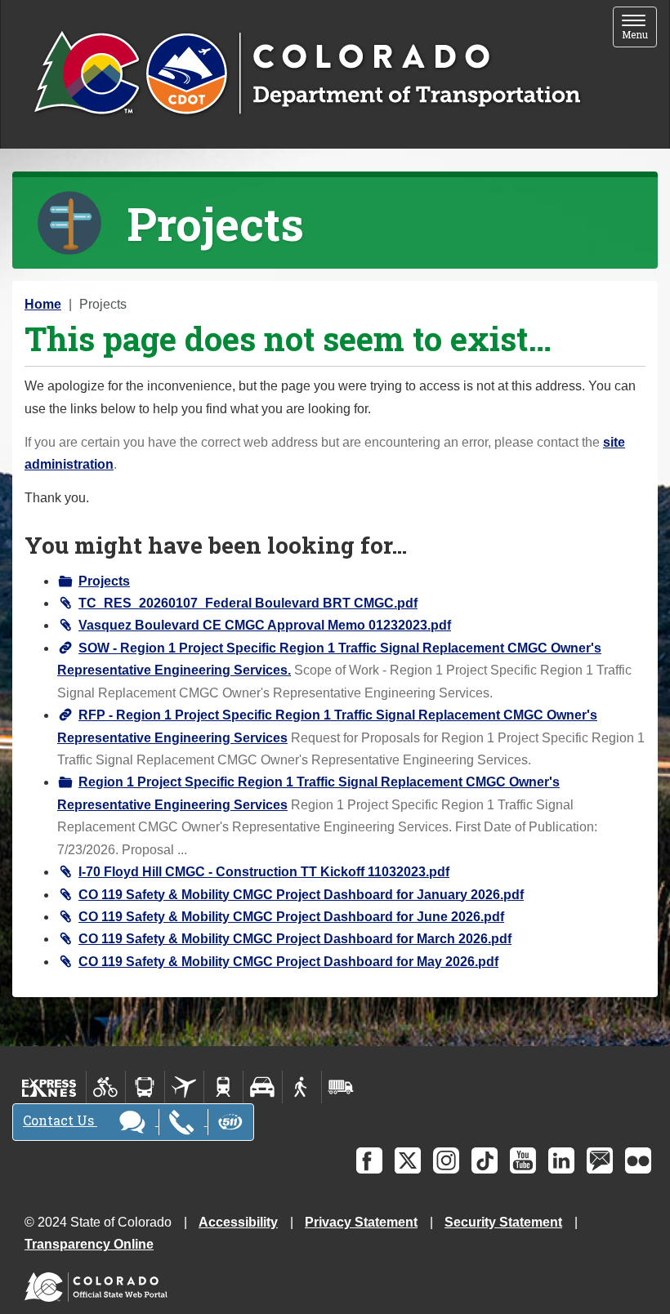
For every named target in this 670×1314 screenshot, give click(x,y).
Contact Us (60, 1120)
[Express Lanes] (49, 1087)
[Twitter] (407, 1160)
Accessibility (238, 1222)
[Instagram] (446, 1160)
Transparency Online (89, 1244)
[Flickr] (638, 1160)
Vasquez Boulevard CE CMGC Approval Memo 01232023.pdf (264, 625)
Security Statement (503, 1222)
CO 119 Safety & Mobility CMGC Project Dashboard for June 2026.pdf (291, 917)
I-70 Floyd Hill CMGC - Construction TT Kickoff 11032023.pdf (263, 872)
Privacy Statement (361, 1222)
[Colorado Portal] (99, 1283)
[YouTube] (523, 1160)
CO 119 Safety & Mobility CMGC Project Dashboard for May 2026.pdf (288, 962)
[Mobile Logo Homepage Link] (307, 74)
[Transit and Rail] (145, 1087)
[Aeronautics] (184, 1087)
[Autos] (263, 1087)
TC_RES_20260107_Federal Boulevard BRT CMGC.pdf (248, 603)
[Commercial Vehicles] (340, 1087)
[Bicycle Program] (106, 1087)
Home (43, 304)
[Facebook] (369, 1160)
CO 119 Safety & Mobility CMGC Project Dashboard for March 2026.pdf (294, 939)
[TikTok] (484, 1160)
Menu (639, 28)
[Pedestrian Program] (302, 1087)
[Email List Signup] (599, 1160)
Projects (104, 581)
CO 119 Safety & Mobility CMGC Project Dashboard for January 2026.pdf (301, 895)
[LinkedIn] (561, 1160)
